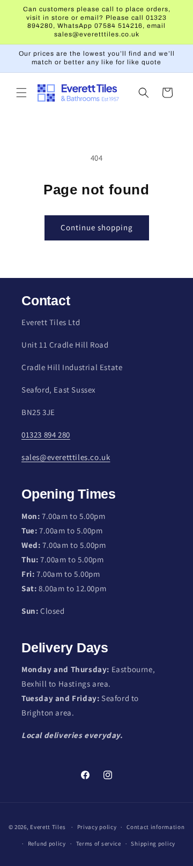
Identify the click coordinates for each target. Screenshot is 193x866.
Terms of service (98, 843)
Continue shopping (97, 227)
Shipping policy (153, 843)
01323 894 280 (45, 435)
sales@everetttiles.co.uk (65, 457)
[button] (21, 92)
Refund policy (47, 843)
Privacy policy (97, 827)
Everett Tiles (47, 827)
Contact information (155, 827)
